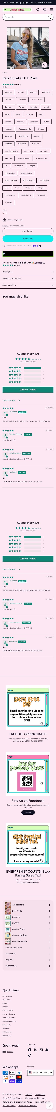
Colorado (22, 100)
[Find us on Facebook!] (28, 774)
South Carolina (11, 180)
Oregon (32, 166)
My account (7, 1035)
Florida (21, 107)
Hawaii (46, 107)
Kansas (8, 122)
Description (8, 272)
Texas (7, 188)
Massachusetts (25, 129)
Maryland (8, 129)
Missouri (37, 136)
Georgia (33, 107)
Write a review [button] (28, 389)
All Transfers (7, 996)
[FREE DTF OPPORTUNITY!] (28, 707)
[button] (8, 84)
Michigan (40, 129)
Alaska (21, 92)
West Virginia (26, 195)
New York (8, 158)
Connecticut (37, 100)
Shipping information (12, 278)
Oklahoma (18, 166)
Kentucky (20, 122)
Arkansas (46, 92)
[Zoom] (44, 65)
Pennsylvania (10, 173)
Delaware (9, 107)
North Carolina (24, 158)
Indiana (29, 114)
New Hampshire (11, 151)
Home (5, 72)
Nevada (35, 144)
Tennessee (44, 180)
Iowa (41, 114)
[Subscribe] (44, 1091)
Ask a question (9, 285)
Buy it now (28, 239)
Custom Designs (9, 1014)
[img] (8, 408)
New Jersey (28, 151)
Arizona (33, 92)
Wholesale (7, 1025)
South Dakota (28, 180)
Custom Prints (8, 1010)
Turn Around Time (9, 1021)
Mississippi (23, 136)
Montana (8, 144)
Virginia (42, 188)
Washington (10, 195)
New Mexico (44, 151)
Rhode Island (26, 173)
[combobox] (28, 17)
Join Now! (28, 812)
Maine (46, 122)
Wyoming (8, 202)
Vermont (29, 188)
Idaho (7, 114)
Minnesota (9, 136)
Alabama (8, 92)
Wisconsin (41, 195)
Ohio (6, 166)
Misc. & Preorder (8, 1017)
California (9, 100)
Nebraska (22, 144)
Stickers (5, 1003)
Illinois (18, 114)
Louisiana (34, 122)
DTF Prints (6, 1000)
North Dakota (41, 158)
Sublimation (7, 1032)
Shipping (5, 226)
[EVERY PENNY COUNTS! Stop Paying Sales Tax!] (28, 845)
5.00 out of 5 (36, 359)
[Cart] (44, 9)
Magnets (6, 1028)
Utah (17, 188)
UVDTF (5, 1007)
